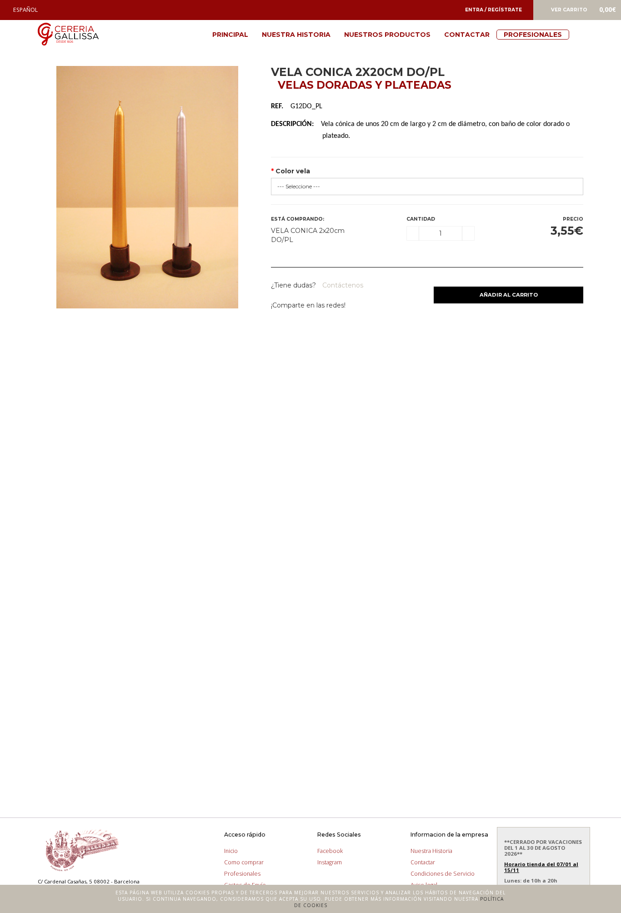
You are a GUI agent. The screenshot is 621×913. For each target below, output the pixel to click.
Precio (573, 219)
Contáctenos (342, 285)
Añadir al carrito (509, 295)
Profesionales (533, 34)
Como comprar (244, 862)
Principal (230, 34)
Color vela (292, 171)
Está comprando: (297, 219)
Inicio (231, 851)
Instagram (329, 862)
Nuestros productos (387, 34)
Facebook (330, 851)
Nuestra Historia (296, 34)
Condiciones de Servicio (443, 874)
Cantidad (420, 219)
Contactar (467, 34)
